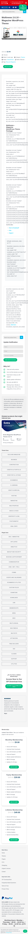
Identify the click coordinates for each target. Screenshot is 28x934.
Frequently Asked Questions (9, 882)
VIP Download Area (6, 879)
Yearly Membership (14, 775)
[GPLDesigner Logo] (4, 7)
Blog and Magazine (11, 62)
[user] (13, 7)
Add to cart (8, 66)
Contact (4, 871)
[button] (26, 3)
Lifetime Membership (14, 810)
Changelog (4, 865)
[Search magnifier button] (24, 11)
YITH (3, 862)
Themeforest (10, 59)
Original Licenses (6, 868)
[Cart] (15, 7)
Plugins (4, 859)
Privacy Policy (5, 889)
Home (3, 853)
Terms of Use (5, 886)
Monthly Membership (14, 740)
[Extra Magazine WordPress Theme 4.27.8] (14, 426)
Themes (23, 57)
